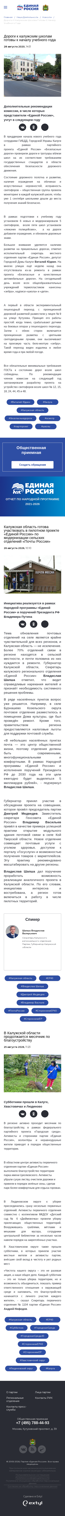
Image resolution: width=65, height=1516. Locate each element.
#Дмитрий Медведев (32, 994)
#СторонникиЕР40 (46, 1010)
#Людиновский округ (21, 1368)
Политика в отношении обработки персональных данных (32, 1482)
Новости (47, 17)
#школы (45, 426)
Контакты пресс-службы (16, 1408)
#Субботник (16, 1327)
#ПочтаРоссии (16, 1010)
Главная (8, 17)
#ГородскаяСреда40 (32, 1336)
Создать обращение (32, 464)
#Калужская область (32, 410)
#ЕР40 (49, 978)
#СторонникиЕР (33, 1018)
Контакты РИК (43, 1397)
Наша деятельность (27, 17)
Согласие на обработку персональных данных (32, 1486)
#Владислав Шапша (32, 986)
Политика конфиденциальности (33, 1478)
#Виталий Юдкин (20, 402)
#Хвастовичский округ (32, 1360)
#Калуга (47, 402)
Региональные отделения (15, 1399)
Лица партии (42, 1392)
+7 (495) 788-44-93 (32, 1422)
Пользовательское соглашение (33, 1475)
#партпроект (21, 426)
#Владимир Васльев (32, 1002)
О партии (12, 1392)
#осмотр (49, 418)
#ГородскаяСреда (44, 1327)
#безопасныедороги (20, 418)
